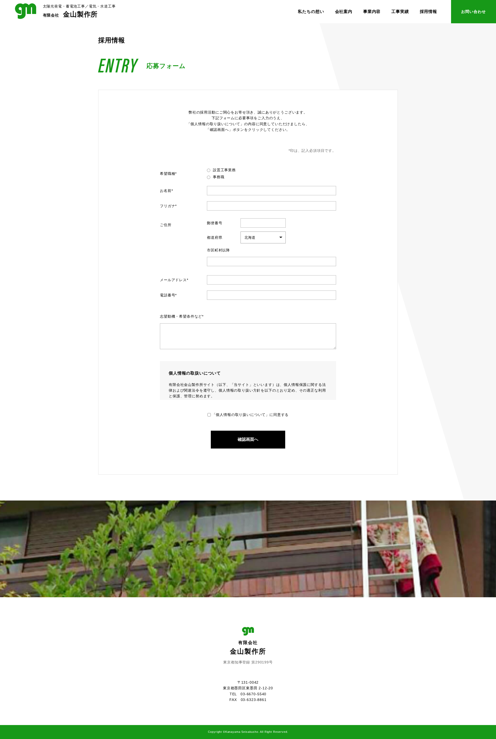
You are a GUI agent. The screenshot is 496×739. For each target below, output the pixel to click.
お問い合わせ (473, 11)
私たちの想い (311, 11)
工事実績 (400, 11)
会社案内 (343, 11)
